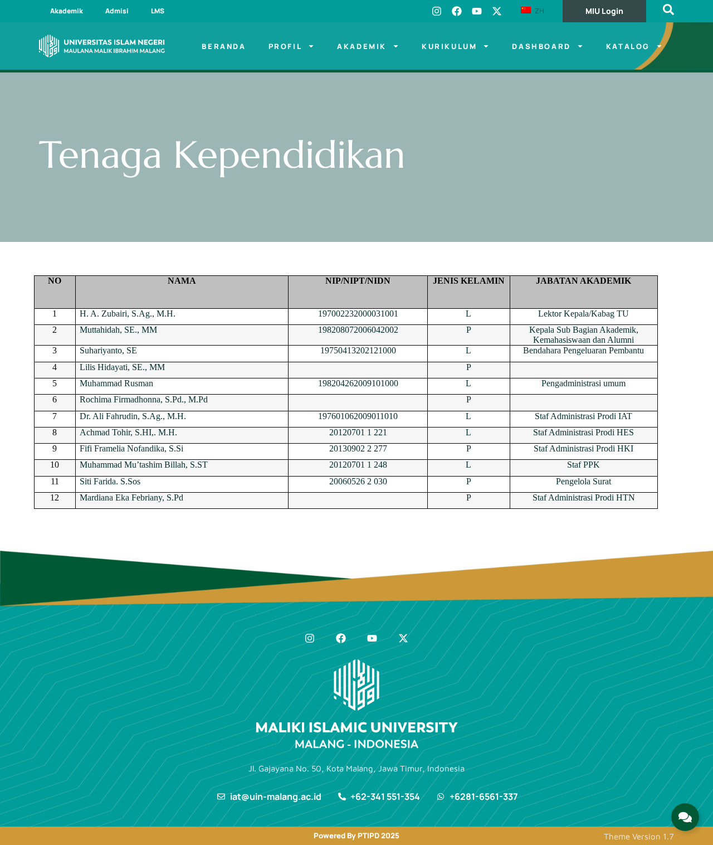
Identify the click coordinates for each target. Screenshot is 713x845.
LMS (157, 11)
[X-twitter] (497, 11)
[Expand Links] (685, 817)
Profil (285, 46)
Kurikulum (449, 46)
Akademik (66, 11)
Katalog (628, 46)
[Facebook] (457, 11)
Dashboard (541, 46)
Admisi (117, 11)
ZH (538, 10)
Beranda (224, 46)
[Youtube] (477, 11)
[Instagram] (437, 11)
